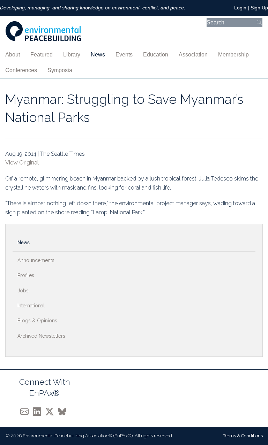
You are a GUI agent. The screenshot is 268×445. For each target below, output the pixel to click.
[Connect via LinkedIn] (39, 411)
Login (240, 7)
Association (193, 54)
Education (155, 54)
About (12, 54)
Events (124, 54)
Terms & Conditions (243, 435)
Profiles (25, 275)
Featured (41, 54)
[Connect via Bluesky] (63, 411)
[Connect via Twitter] (51, 411)
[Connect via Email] (26, 411)
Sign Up (259, 7)
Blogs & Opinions (37, 320)
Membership (233, 54)
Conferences (21, 70)
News (98, 54)
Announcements (35, 260)
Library (71, 54)
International (31, 305)
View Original (22, 162)
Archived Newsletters (41, 336)
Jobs (23, 290)
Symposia (59, 70)
